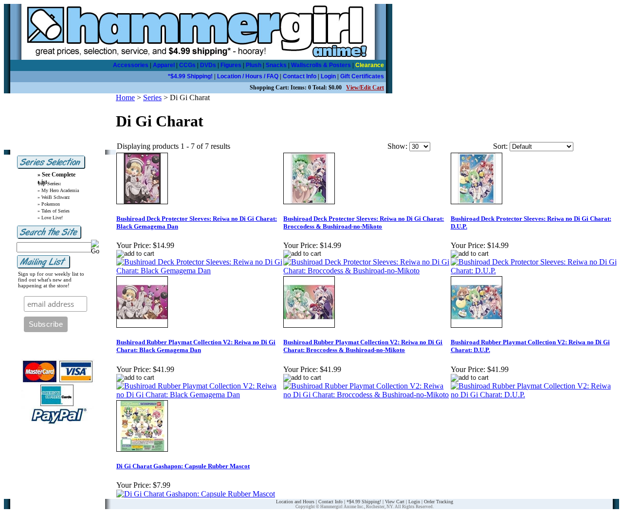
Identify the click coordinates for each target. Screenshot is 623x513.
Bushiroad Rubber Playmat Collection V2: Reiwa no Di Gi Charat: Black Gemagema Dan (195, 346)
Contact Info (299, 76)
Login (328, 76)
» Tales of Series (53, 210)
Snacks (276, 65)
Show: (397, 146)
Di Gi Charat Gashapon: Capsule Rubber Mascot (183, 466)
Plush (253, 65)
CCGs (187, 65)
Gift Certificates (362, 76)
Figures (230, 65)
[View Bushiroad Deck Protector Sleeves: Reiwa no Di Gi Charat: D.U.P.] (534, 270)
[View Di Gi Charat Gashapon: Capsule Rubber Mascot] (195, 494)
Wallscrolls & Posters (321, 65)
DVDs (208, 65)
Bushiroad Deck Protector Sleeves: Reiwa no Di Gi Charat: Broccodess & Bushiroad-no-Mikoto (363, 222)
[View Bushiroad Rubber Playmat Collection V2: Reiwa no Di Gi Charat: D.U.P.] (534, 394)
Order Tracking (438, 501)
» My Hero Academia (58, 190)
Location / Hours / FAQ (247, 76)
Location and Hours (295, 501)
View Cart (394, 501)
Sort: (500, 146)
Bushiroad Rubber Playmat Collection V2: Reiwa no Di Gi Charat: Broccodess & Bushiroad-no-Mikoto (362, 346)
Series (152, 97)
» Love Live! (50, 217)
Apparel (164, 65)
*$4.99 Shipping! (190, 76)
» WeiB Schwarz (53, 197)
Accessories (130, 65)
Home (125, 97)
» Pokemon (48, 204)
